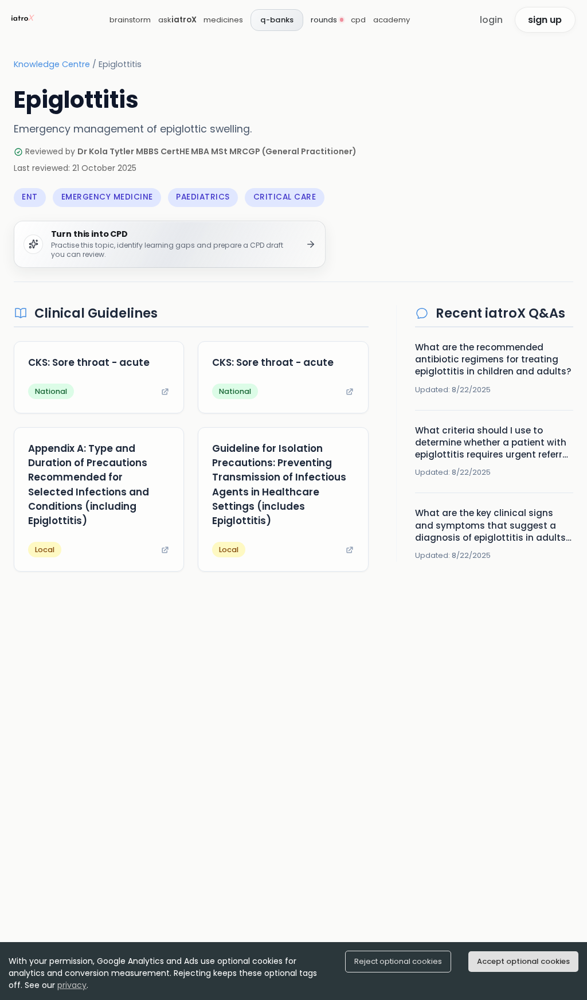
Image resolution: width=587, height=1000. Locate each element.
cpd (358, 19)
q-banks (277, 19)
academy (391, 19)
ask (177, 19)
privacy (72, 985)
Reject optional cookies (398, 961)
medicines (223, 19)
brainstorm (130, 19)
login (491, 19)
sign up (545, 19)
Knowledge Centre (52, 64)
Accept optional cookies (523, 961)
